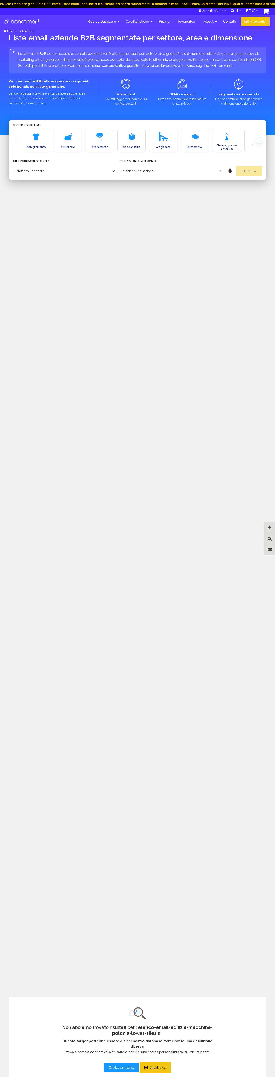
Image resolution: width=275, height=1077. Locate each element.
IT (236, 11)
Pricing (164, 21)
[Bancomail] (22, 24)
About (209, 21)
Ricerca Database (101, 21)
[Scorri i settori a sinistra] (16, 140)
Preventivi (257, 21)
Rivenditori (186, 21)
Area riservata (212, 11)
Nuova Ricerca (123, 1067)
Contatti (229, 21)
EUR (251, 11)
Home (10, 31)
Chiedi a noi (157, 1067)
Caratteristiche (137, 21)
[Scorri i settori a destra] (259, 140)
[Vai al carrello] (266, 12)
